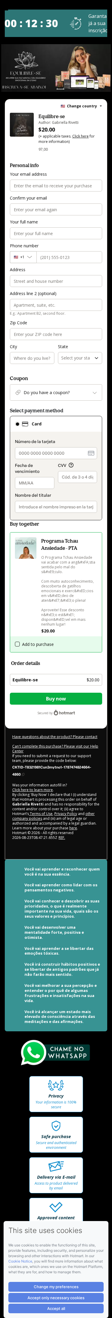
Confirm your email (28, 198)
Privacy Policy (65, 813)
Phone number (24, 246)
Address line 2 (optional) (33, 293)
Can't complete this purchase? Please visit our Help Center (55, 749)
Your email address (28, 174)
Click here (80, 136)
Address (17, 269)
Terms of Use (41, 813)
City (13, 346)
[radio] (17, 424)
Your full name (24, 222)
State (63, 346)
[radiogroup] (56, 468)
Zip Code (18, 322)
